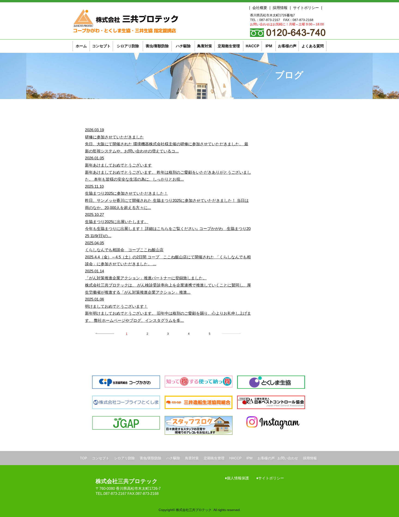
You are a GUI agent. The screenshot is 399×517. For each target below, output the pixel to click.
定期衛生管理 (214, 458)
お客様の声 (266, 458)
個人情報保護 (238, 478)
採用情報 (280, 8)
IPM (249, 458)
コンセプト (100, 458)
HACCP (235, 458)
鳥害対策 (192, 458)
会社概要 (259, 8)
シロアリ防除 (124, 458)
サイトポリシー (306, 8)
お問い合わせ (287, 458)
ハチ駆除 (173, 458)
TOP (83, 458)
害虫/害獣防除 (150, 458)
